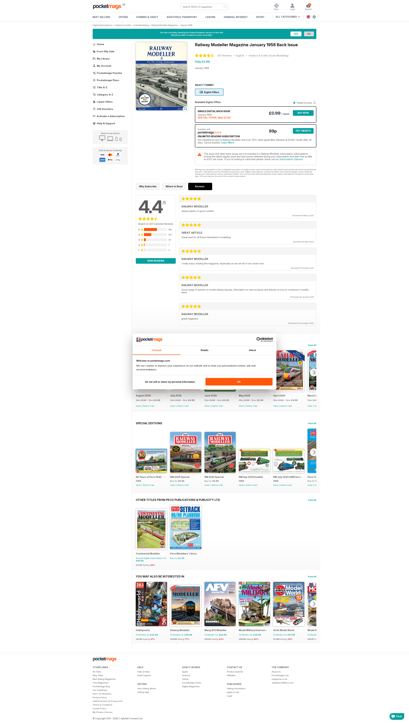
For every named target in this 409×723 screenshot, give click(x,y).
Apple (185, 671)
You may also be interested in (160, 576)
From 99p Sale (105, 51)
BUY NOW (303, 112)
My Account (104, 65)
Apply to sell (233, 692)
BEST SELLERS (101, 17)
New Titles (98, 675)
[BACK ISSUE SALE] (151, 390)
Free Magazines (101, 682)
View (138, 406)
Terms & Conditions (102, 704)
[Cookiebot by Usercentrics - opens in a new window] (259, 339)
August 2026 (143, 395)
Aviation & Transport (182, 17)
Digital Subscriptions (102, 25)
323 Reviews (224, 55)
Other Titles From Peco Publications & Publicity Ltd (178, 499)
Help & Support (106, 123)
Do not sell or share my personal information (170, 381)
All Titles (97, 671)
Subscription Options (291, 159)
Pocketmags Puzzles (109, 73)
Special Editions (149, 423)
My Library (103, 58)
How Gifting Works (146, 688)
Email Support (144, 675)
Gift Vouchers (105, 109)
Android (186, 675)
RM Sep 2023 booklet (251, 477)
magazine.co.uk (279, 679)
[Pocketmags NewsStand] (109, 6)
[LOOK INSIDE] (161, 109)
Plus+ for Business (102, 693)
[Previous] (138, 452)
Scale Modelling (141, 25)
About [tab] (252, 350)
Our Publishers (100, 690)
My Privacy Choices (102, 712)
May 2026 (244, 395)
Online (185, 679)
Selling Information (236, 688)
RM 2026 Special (179, 477)
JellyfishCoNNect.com (282, 682)
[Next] (314, 372)
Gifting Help (143, 692)
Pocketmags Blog (101, 686)
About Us (276, 671)
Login (229, 696)
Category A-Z (105, 94)
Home (100, 44)
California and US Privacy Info (108, 701)
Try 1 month (303, 130)
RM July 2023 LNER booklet (288, 477)
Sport (260, 17)
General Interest (236, 17)
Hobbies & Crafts (123, 25)
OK (239, 381)
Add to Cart (148, 406)
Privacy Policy (100, 697)
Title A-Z (102, 87)
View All (312, 345)
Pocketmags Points (191, 682)
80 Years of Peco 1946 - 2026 (150, 477)
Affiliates (231, 675)
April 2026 (279, 395)
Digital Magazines (191, 686)
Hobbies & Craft (147, 17)
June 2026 (210, 395)
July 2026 (175, 395)
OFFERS (123, 17)
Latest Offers (105, 101)
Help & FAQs (143, 671)
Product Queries (235, 671)
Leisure (210, 17)
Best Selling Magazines (104, 679)
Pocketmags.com (280, 675)
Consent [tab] (156, 350)
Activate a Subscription (111, 116)
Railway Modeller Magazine (164, 25)
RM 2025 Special (214, 477)
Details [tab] (204, 350)
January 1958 (186, 25)
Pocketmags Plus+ (108, 80)
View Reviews (155, 260)
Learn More (227, 142)
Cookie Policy (99, 708)
